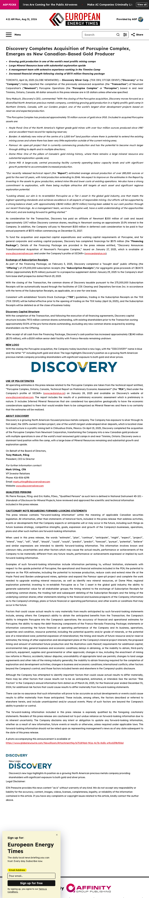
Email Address (17, 870)
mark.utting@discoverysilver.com (31, 481)
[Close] (56, 834)
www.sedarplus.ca (95, 253)
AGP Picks (9, 4)
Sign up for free (31, 883)
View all (142, 4)
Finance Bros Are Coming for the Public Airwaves (44, 4)
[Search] (118, 34)
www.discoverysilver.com (19, 253)
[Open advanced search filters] (124, 34)
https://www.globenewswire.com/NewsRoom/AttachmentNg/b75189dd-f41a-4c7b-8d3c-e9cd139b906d (65, 742)
